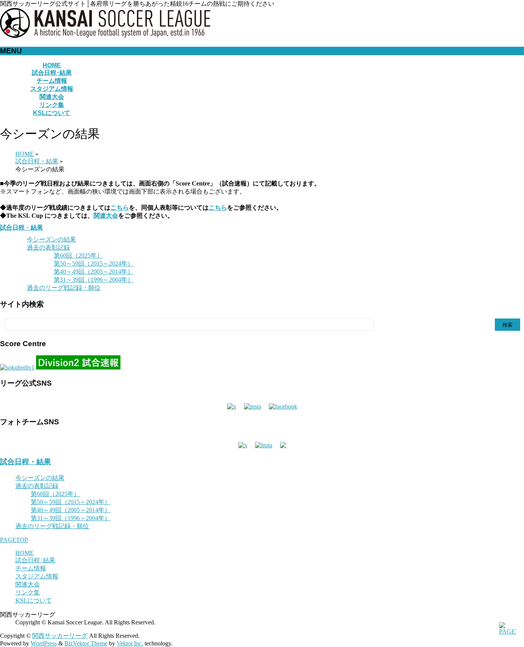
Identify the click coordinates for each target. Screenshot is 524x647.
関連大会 (106, 215)
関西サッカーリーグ (59, 635)
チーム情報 (30, 568)
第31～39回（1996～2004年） (93, 279)
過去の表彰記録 (48, 247)
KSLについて (33, 600)
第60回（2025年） (78, 255)
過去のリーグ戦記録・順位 (64, 287)
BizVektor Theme (85, 643)
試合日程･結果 (35, 560)
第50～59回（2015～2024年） (93, 263)
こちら (119, 207)
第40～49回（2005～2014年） (93, 271)
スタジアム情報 (36, 576)
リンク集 (27, 592)
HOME (24, 553)
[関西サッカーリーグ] (105, 36)
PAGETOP (14, 540)
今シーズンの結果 (51, 239)
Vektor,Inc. (130, 643)
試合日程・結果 (21, 227)
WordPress (44, 643)
